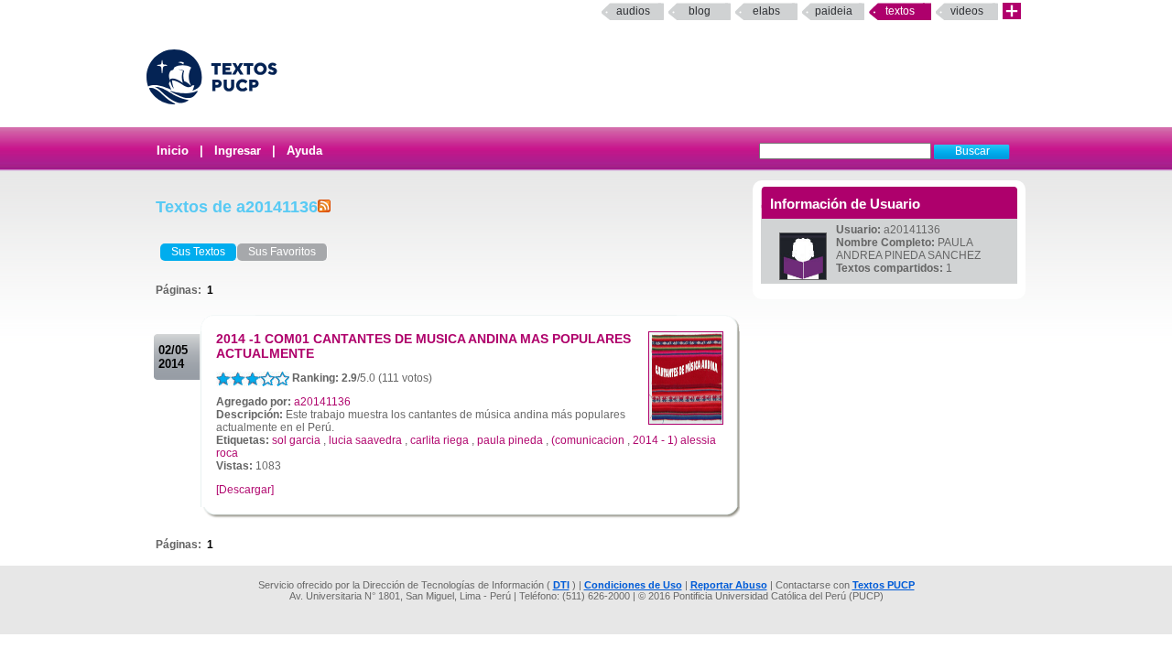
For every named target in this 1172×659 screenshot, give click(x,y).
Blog (700, 11)
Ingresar (237, 150)
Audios (633, 11)
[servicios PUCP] (1012, 11)
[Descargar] (245, 489)
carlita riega (439, 440)
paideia (833, 11)
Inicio (173, 150)
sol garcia (296, 440)
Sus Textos (198, 251)
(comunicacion (587, 440)
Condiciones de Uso (633, 584)
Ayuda (304, 150)
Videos (966, 11)
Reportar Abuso (728, 584)
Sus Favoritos (282, 251)
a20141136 (322, 401)
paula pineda (510, 440)
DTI (561, 584)
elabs (766, 11)
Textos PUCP (883, 584)
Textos (900, 11)
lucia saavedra (365, 440)
